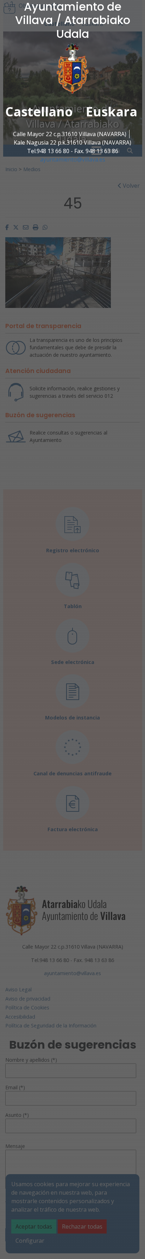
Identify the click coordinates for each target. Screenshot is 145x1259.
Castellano (39, 111)
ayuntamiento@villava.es (72, 159)
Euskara (111, 111)
